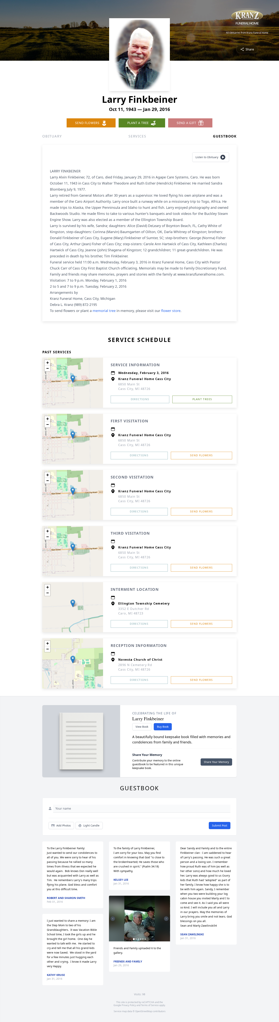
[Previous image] (112, 918)
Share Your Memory (216, 762)
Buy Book (163, 726)
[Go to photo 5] (143, 939)
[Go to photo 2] (136, 939)
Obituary (52, 136)
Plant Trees (202, 399)
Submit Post (219, 825)
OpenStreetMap (143, 1011)
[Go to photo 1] (134, 939)
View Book (142, 726)
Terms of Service (150, 1005)
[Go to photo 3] (138, 939)
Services (137, 136)
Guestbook (225, 136)
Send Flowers (201, 455)
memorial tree (104, 310)
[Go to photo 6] (145, 939)
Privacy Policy (129, 1005)
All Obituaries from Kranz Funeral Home (247, 32)
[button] (72, 379)
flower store (170, 310)
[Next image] (166, 918)
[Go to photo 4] (140, 939)
